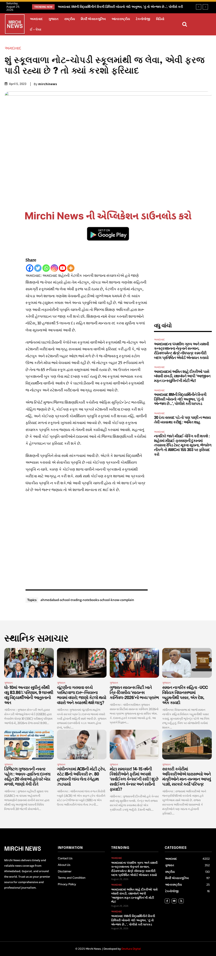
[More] (70, 268)
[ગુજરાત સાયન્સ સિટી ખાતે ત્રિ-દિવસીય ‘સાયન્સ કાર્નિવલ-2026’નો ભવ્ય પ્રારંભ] (134, 663)
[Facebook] (29, 268)
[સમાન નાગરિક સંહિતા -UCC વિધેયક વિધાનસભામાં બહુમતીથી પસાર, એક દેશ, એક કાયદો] (187, 663)
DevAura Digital (131, 949)
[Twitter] (38, 268)
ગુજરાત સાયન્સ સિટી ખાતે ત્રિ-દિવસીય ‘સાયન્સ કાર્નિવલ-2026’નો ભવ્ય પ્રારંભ (134, 693)
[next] (205, 6)
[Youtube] (62, 268)
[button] (184, 24)
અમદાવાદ (13, 48)
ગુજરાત (8, 682)
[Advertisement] (87, 540)
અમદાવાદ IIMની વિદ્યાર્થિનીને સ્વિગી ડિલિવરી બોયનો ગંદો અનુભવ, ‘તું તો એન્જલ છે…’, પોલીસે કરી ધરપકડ (180, 399)
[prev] (198, 6)
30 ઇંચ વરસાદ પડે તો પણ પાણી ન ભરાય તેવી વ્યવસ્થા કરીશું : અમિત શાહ (105, 7)
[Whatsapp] (46, 268)
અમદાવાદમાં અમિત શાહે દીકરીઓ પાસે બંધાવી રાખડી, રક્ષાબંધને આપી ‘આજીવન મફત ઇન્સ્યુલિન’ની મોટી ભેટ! (182, 376)
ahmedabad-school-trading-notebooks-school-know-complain (87, 600)
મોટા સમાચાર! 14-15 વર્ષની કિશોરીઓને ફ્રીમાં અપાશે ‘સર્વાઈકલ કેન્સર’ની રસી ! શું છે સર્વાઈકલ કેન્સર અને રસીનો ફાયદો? (134, 779)
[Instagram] (54, 268)
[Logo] (14, 24)
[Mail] (174, 900)
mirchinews (47, 84)
